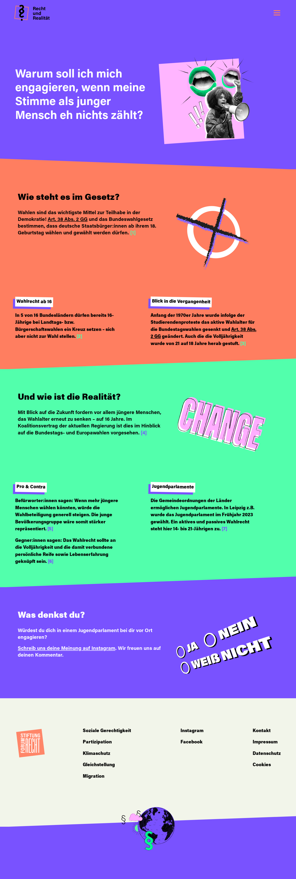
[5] (50, 529)
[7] (224, 529)
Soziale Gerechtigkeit (107, 731)
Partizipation (97, 742)
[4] (144, 433)
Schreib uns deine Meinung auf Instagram (66, 648)
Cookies (262, 765)
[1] (133, 233)
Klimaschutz (96, 753)
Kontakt (262, 731)
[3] (243, 344)
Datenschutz (267, 753)
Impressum (265, 742)
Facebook (192, 742)
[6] (50, 561)
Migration (93, 776)
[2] (79, 336)
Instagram (192, 731)
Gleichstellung (99, 765)
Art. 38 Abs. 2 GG (68, 219)
